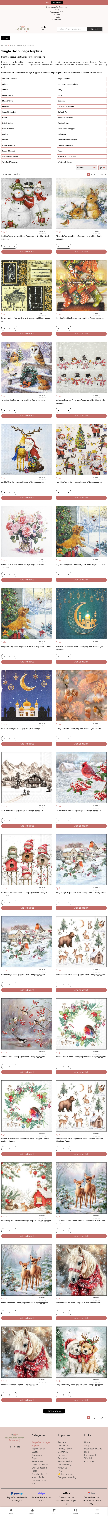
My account (90, 1455)
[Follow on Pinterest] (18, 1447)
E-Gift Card (56, 20)
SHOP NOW (57, 2)
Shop (86, 1445)
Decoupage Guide (93, 1448)
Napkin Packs (38, 1448)
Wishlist (88, 1458)
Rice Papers (37, 1461)
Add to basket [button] (27, 251)
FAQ (60, 1471)
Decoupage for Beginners (56, 7)
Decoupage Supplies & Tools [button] (34, 72)
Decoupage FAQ (56, 12)
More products (54, 1411)
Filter (5, 38)
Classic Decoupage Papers (37, 1455)
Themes (56, 15)
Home (4, 45)
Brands (57, 17)
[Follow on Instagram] (14, 1447)
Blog (57, 10)
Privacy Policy (65, 1448)
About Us (62, 1468)
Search (94, 29)
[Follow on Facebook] (10, 1447)
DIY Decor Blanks (40, 1464)
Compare (89, 1461)
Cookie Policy (64, 1464)
